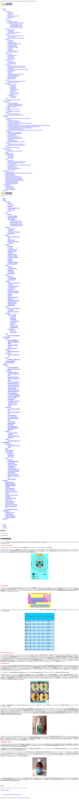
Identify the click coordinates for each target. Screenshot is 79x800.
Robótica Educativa (9, 171)
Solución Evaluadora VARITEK (11, 183)
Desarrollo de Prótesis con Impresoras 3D (14, 178)
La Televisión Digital (12, 62)
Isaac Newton (13, 86)
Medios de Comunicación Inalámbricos (16, 74)
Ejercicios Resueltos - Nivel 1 (16, 25)
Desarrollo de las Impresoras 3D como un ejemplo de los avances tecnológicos (24, 126)
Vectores (10, 20)
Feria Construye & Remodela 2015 (14, 133)
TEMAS (4, 10)
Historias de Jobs (11, 36)
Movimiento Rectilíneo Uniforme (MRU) (16, 22)
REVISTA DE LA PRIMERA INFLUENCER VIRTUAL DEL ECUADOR (18, 173)
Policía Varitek (11, 158)
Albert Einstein (13, 90)
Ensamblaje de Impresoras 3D (14, 113)
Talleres (7, 112)
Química (7, 53)
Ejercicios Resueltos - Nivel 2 (16, 26)
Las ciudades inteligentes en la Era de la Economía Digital (19, 127)
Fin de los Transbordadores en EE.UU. (15, 35)
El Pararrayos (10, 61)
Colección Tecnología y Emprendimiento (16, 162)
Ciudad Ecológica (11, 70)
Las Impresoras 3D (12, 63)
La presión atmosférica (13, 21)
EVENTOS (5, 116)
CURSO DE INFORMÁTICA (13, 103)
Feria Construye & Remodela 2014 (15, 132)
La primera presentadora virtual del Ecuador (17, 67)
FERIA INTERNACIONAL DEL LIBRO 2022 (16, 141)
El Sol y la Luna (11, 13)
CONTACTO (5, 190)
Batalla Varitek (11, 156)
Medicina (7, 39)
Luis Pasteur (13, 85)
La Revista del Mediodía (10, 189)
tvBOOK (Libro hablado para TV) (14, 168)
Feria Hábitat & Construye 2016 (14, 137)
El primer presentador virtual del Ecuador (16, 65)
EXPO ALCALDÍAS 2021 (12, 140)
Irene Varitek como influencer (14, 99)
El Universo (10, 12)
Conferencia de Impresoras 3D (14, 111)
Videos (6, 152)
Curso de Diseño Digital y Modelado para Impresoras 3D (19, 118)
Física (6, 19)
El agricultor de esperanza (13, 82)
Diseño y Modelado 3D (12, 106)
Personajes (7, 83)
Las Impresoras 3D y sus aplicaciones (15, 144)
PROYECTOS (5, 170)
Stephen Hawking (14, 93)
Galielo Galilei (13, 88)
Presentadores (11, 95)
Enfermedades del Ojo (12, 42)
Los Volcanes (10, 31)
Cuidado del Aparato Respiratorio (15, 43)
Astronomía (7, 11)
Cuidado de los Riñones (12, 46)
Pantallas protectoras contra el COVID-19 (13, 177)
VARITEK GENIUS (11, 78)
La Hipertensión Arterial (13, 47)
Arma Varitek (10, 155)
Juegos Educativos (9, 154)
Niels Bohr (12, 91)
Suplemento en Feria (9, 185)
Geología (7, 28)
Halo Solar (10, 14)
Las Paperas (10, 40)
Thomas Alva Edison (14, 92)
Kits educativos (8, 149)
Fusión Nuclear (11, 57)
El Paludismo (10, 49)
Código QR (10, 71)
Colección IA (10, 160)
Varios (6, 98)
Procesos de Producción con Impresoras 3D (17, 145)
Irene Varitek (12, 96)
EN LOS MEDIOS (6, 184)
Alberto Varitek (13, 97)
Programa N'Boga (9, 187)
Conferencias (8, 110)
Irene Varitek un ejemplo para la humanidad (16, 81)
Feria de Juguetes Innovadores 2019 (15, 138)
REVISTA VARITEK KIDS (10, 174)
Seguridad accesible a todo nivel (14, 121)
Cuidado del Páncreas (12, 45)
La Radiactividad (11, 58)
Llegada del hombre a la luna (13, 15)
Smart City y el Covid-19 (12, 167)
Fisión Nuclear (11, 56)
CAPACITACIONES (6, 100)
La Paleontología (11, 29)
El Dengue (10, 48)
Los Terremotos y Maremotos (14, 32)
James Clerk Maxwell (14, 89)
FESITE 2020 (10, 139)
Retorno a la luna (11, 17)
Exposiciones (8, 131)
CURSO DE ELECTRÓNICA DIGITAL (15, 105)
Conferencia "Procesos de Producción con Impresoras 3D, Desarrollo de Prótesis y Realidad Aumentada (29, 125)
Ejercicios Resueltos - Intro (16, 24)
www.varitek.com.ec (4, 790)
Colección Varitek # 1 (12, 163)
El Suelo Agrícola (11, 33)
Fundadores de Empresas (13, 120)
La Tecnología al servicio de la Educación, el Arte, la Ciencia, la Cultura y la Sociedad (25, 130)
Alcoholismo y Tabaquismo (13, 50)
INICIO (4, 8)
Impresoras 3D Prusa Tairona (11, 181)
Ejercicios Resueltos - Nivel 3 (16, 27)
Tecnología (7, 64)
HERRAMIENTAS (6, 148)
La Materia (10, 54)
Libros (6, 159)
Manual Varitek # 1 (11, 166)
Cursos (6, 102)
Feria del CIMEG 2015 (12, 134)
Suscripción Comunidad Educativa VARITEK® (14, 114)
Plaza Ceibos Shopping (12, 135)
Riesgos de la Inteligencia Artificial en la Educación (18, 69)
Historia (7, 34)
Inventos (7, 60)
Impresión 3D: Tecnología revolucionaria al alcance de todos (20, 123)
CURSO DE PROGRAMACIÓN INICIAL (15, 104)
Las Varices (10, 41)
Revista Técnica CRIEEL (10, 188)
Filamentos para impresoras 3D (11, 182)
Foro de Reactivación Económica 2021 (16, 128)
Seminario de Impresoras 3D (14, 109)
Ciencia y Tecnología (12, 84)
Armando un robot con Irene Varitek (15, 151)
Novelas (7, 79)
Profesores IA (11, 68)
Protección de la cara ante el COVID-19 (13, 176)
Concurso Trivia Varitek (10, 175)
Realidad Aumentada (12, 77)
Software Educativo (9, 153)
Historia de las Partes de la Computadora (16, 38)
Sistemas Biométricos (12, 76)
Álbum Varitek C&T (11, 169)
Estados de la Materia (12, 55)
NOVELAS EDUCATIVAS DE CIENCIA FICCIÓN (17, 161)
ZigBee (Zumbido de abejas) (13, 75)
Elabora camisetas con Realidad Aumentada (14, 180)
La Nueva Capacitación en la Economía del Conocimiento (19, 165)
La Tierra (10, 18)
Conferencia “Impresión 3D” (13, 124)
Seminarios (7, 107)
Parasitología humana (12, 51)
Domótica (10, 72)
